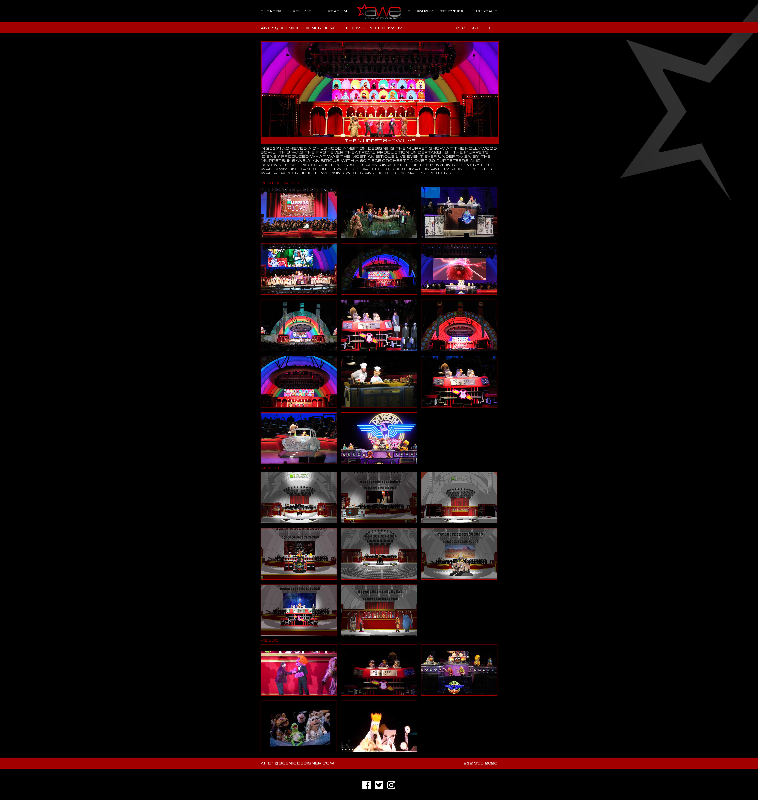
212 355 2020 (473, 27)
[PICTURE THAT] (459, 674)
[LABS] (379, 731)
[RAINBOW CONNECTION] (299, 731)
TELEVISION (452, 11)
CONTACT (486, 11)
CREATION (336, 11)
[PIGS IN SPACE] (379, 674)
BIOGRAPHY (420, 11)
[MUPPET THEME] (299, 674)
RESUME (302, 11)
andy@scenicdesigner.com (297, 27)
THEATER (271, 11)
